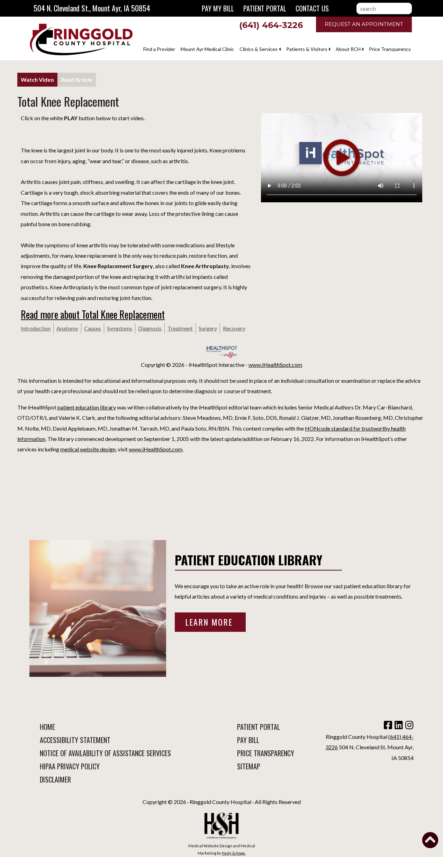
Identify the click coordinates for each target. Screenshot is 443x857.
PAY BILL (248, 740)
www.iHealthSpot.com (275, 364)
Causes (92, 328)
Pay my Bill (218, 8)
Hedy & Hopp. (233, 853)
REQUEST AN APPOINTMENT (364, 24)
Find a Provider (159, 49)
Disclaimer (55, 779)
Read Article (76, 79)
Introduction (36, 328)
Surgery (208, 328)
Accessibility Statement (75, 740)
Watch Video (37, 79)
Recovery (234, 328)
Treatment (180, 328)
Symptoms (119, 328)
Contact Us (312, 8)
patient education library (86, 407)
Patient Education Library (249, 559)
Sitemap (248, 766)
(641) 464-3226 (271, 25)
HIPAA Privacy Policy (70, 766)
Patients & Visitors (306, 49)
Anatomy (67, 328)
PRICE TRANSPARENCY (265, 753)
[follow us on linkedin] (398, 726)
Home (47, 727)
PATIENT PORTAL (258, 727)
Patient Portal (264, 8)
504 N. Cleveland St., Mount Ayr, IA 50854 (92, 8)
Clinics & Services (258, 49)
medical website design (88, 449)
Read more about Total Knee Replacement (93, 314)
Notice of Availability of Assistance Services (105, 753)
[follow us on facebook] (387, 726)
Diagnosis (150, 328)
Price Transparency (390, 49)
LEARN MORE (210, 622)
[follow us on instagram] (409, 726)
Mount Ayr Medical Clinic (207, 49)
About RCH (348, 49)
